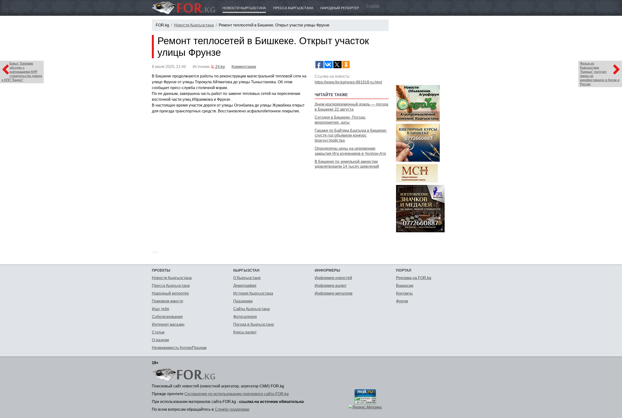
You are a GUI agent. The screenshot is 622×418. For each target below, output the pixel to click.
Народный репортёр (339, 8)
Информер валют (330, 286)
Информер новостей (333, 278)
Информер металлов (334, 293)
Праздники (243, 301)
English (372, 6)
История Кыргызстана (253, 293)
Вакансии (404, 286)
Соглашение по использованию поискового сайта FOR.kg (236, 394)
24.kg (219, 67)
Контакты (404, 293)
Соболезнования (167, 317)
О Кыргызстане (247, 278)
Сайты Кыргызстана (251, 309)
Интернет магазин (168, 324)
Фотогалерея (245, 317)
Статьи (158, 332)
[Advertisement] (352, 204)
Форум (402, 301)
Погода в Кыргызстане (253, 324)
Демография (244, 286)
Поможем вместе (167, 301)
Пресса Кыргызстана (293, 8)
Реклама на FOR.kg (413, 278)
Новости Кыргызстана (244, 8)
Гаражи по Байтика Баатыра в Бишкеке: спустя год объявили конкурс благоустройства (351, 135)
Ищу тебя (160, 309)
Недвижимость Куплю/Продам (179, 348)
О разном (160, 340)
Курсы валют (245, 332)
